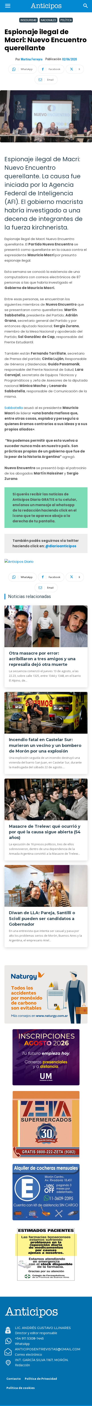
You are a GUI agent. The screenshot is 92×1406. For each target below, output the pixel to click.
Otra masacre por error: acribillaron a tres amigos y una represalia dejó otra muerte (42, 659)
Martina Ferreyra (31, 59)
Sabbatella (14, 407)
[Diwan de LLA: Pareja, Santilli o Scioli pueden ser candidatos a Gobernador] (46, 886)
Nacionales (48, 20)
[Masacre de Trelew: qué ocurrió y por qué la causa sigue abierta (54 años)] (46, 799)
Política (66, 20)
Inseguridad (28, 20)
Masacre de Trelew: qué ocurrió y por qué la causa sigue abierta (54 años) (45, 832)
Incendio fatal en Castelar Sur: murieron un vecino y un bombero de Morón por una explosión (45, 745)
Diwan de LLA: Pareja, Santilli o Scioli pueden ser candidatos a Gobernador (42, 918)
